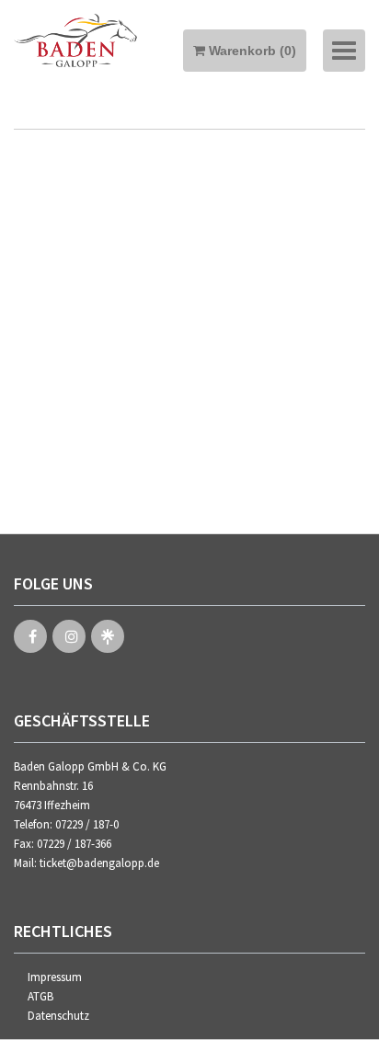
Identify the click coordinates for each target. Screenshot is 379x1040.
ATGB (40, 996)
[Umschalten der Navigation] (344, 50)
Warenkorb (250, 50)
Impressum (55, 977)
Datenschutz (58, 1015)
